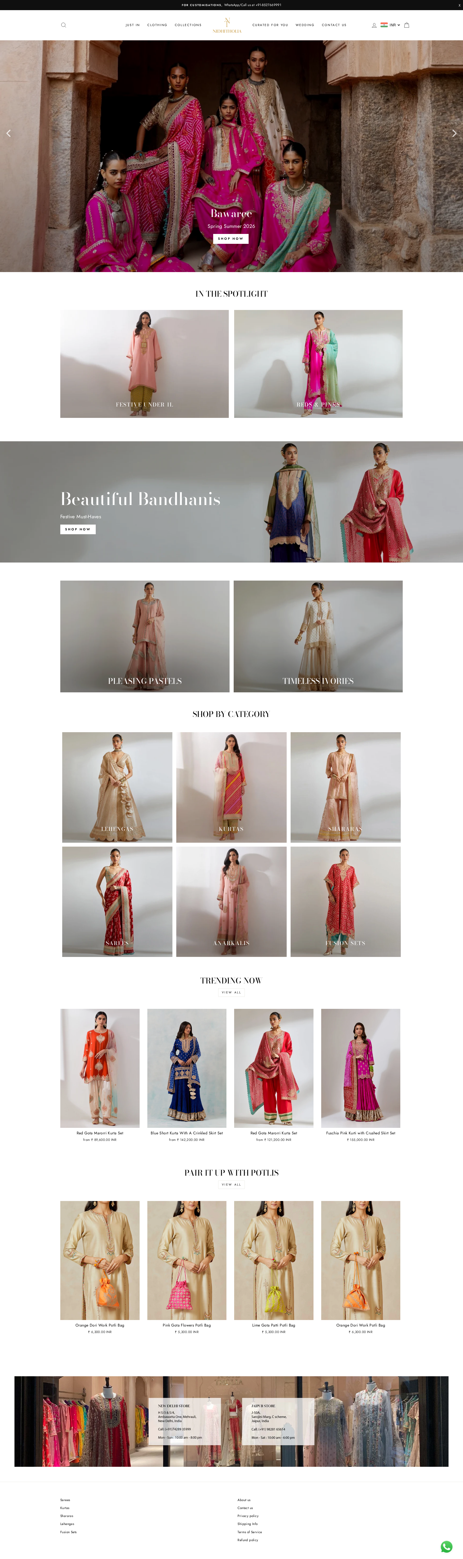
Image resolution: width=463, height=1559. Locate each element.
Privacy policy (248, 1515)
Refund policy (248, 1540)
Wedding (305, 25)
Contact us (334, 25)
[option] (231, 5)
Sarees (65, 1499)
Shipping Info (248, 1523)
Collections (188, 25)
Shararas (66, 1515)
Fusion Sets (68, 1532)
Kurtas (64, 1507)
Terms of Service (250, 1532)
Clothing (157, 25)
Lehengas (67, 1523)
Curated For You (270, 25)
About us (244, 1499)
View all (231, 992)
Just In (133, 25)
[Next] (454, 133)
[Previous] (8, 133)
